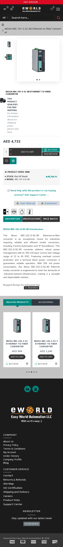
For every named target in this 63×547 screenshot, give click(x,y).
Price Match (50, 219)
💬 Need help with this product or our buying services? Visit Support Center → (31, 192)
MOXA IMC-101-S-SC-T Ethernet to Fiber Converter (46, 344)
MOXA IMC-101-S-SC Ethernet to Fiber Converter (17, 344)
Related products (17, 302)
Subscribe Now (32, 524)
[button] (37, 79)
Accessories (45, 302)
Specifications (31, 219)
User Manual (27, 203)
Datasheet (51, 203)
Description (12, 219)
